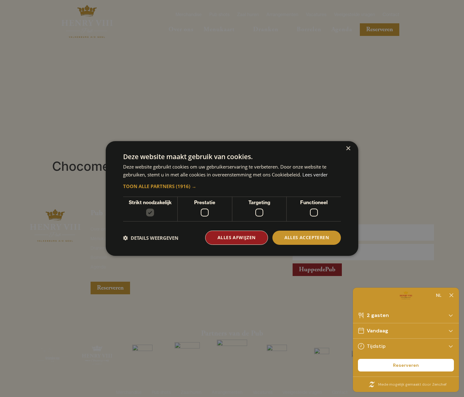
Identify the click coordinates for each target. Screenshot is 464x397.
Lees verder (315, 174)
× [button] (348, 148)
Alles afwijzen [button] (236, 237)
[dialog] (232, 198)
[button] (232, 186)
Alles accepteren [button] (306, 237)
